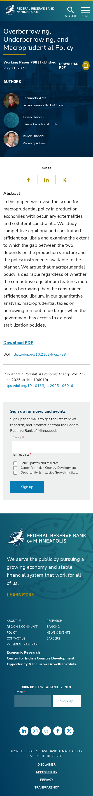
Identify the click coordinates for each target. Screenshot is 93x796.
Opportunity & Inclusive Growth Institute (49, 472)
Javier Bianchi (33, 136)
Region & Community (23, 627)
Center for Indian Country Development (48, 468)
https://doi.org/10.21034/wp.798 (39, 354)
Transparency (47, 787)
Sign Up (67, 701)
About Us (14, 621)
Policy (12, 633)
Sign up (27, 486)
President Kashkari (22, 644)
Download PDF (18, 342)
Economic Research (23, 652)
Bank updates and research (39, 463)
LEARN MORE (20, 594)
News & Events (58, 633)
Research (54, 621)
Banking (53, 627)
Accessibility (46, 772)
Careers (53, 639)
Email (16, 438)
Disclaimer (46, 764)
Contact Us (16, 639)
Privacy (46, 780)
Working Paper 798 (20, 62)
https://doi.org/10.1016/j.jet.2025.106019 (38, 385)
